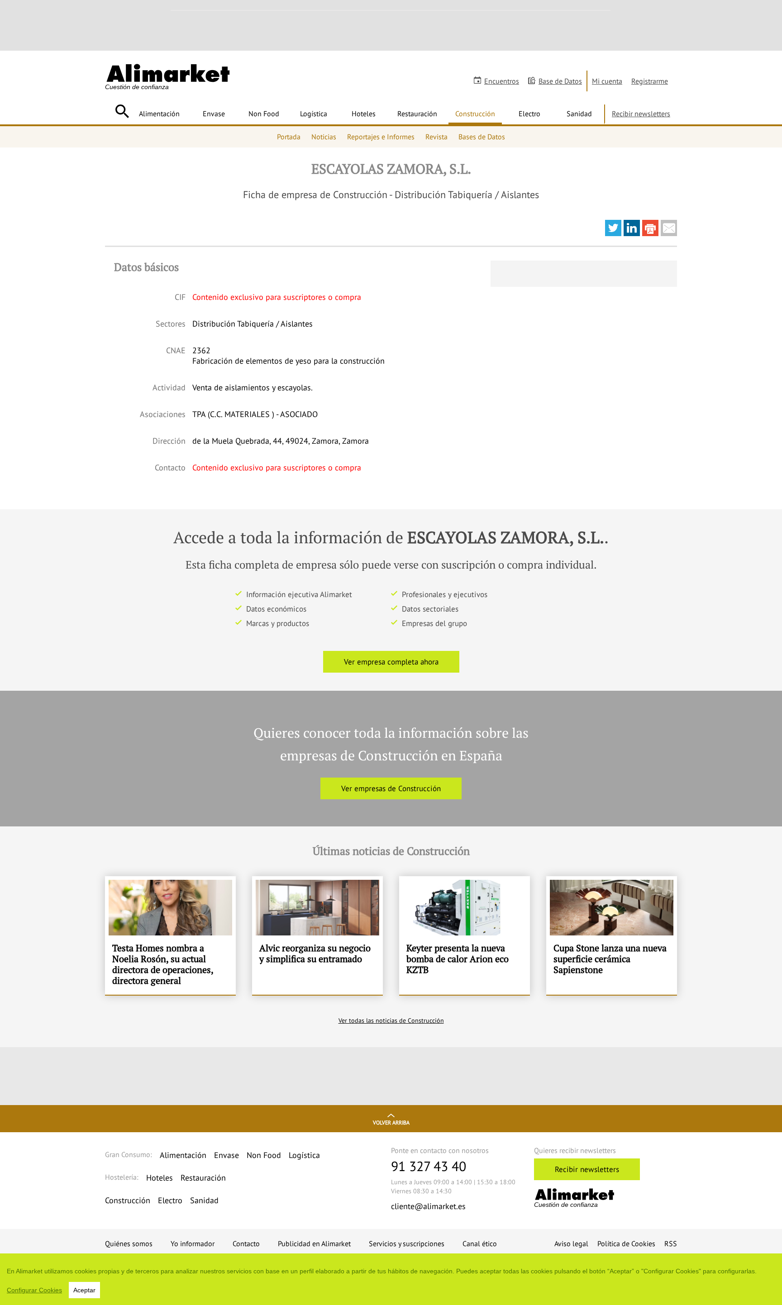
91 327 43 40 (428, 1166)
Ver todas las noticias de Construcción (391, 1020)
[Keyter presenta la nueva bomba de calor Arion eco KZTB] (464, 935)
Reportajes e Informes (381, 136)
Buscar (122, 111)
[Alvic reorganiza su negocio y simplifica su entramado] (317, 935)
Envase (214, 113)
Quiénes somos (129, 1243)
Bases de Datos (481, 136)
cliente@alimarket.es (428, 1206)
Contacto (246, 1243)
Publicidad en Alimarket (314, 1243)
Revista (436, 136)
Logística (313, 113)
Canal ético (480, 1243)
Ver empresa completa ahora (391, 662)
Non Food (263, 113)
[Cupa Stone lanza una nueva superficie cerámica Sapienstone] (611, 935)
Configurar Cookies (34, 1290)
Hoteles (364, 113)
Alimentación (159, 113)
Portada (288, 136)
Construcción (475, 113)
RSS (670, 1243)
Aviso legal (571, 1243)
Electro (529, 113)
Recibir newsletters (641, 113)
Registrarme (649, 80)
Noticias (323, 136)
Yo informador (193, 1243)
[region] (391, 1279)
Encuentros (501, 80)
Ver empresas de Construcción (391, 788)
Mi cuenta (607, 80)
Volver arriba (391, 1122)
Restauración (417, 113)
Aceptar (84, 1290)
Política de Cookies (626, 1243)
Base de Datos (560, 80)
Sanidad (579, 113)
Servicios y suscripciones (406, 1243)
